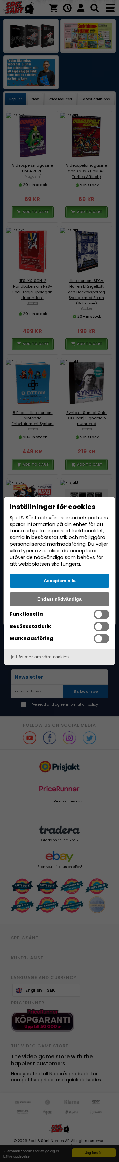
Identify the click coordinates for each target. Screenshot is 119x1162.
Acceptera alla (60, 580)
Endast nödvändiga (59, 599)
